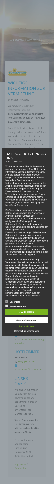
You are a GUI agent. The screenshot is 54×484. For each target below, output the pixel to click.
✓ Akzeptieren (26, 312)
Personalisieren (26, 326)
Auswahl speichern (26, 320)
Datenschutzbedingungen (26, 331)
